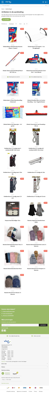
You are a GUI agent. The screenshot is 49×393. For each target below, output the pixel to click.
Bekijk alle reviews (5, 383)
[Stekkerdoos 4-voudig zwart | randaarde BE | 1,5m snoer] (12, 136)
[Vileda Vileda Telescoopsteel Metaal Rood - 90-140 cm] (12, 59)
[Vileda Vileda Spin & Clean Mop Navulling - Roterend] (12, 88)
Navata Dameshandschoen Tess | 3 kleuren (12, 245)
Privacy (35, 391)
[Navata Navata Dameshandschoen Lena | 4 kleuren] (36, 233)
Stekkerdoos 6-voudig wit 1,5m (36, 172)
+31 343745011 (4, 347)
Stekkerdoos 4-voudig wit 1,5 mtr (36, 196)
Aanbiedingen (9, 9)
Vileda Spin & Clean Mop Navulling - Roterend (12, 101)
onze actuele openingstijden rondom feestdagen (14, 361)
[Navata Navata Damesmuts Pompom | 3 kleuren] (36, 257)
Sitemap (40, 391)
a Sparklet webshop (11, 391)
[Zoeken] (46, 5)
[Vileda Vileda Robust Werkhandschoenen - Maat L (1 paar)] (12, 35)
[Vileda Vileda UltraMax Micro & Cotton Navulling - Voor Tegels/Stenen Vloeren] (36, 88)
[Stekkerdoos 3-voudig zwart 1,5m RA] (12, 161)
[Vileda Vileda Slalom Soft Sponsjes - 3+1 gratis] (12, 112)
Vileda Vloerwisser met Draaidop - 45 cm (36, 125)
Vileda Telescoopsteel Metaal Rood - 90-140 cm (13, 71)
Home (3, 9)
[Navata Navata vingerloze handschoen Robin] (36, 209)
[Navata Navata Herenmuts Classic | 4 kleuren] (12, 281)
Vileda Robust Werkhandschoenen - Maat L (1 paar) (12, 47)
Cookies (30, 391)
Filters (7, 19)
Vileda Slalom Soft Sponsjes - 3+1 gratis (12, 125)
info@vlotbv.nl (4, 349)
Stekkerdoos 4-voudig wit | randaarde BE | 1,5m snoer (36, 149)
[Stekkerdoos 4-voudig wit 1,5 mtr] (36, 185)
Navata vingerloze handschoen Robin (36, 221)
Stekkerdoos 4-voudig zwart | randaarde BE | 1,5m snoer (12, 149)
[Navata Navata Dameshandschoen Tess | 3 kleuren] (12, 233)
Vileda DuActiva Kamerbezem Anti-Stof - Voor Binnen (36, 71)
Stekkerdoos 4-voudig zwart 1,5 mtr (13, 197)
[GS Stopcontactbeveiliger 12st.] (12, 209)
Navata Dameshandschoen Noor (13, 268)
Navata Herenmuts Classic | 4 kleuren (12, 293)
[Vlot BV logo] (8, 2)
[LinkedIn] (2, 331)
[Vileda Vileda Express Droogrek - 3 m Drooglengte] (36, 35)
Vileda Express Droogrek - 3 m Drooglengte (36, 47)
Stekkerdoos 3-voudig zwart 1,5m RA (12, 173)
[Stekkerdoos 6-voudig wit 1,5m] (36, 161)
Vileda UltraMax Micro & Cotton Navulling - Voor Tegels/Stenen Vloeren (36, 102)
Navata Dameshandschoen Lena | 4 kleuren (36, 245)
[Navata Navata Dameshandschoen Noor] (12, 257)
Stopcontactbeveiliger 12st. (12, 220)
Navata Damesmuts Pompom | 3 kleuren (36, 269)
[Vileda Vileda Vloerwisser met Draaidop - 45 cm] (36, 112)
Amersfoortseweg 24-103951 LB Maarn (7, 345)
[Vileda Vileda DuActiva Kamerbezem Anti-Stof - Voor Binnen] (36, 59)
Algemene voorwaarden (22, 391)
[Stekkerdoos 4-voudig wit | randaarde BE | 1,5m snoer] (36, 136)
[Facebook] (5, 331)
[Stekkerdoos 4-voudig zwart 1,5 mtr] (12, 185)
